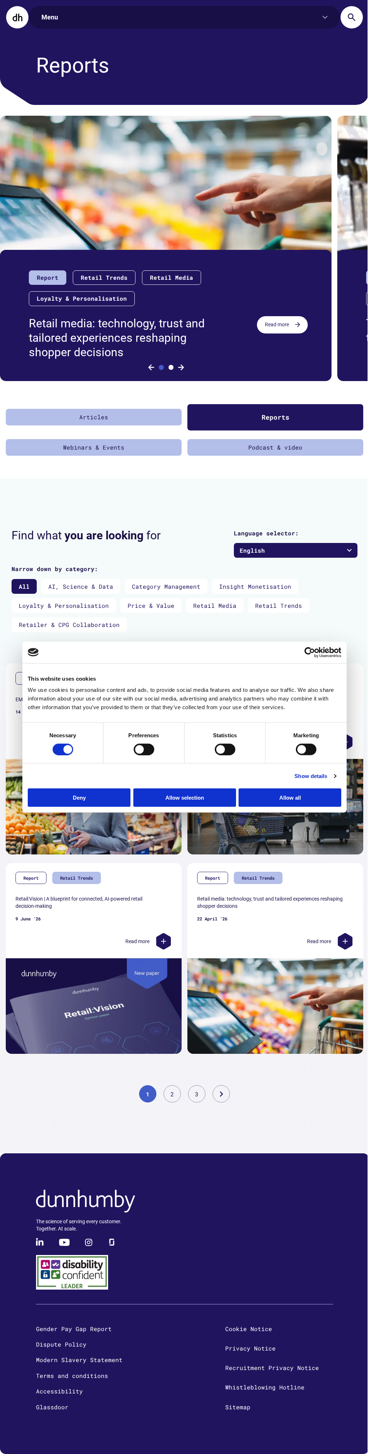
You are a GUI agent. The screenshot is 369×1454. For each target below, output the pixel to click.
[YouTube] (64, 1242)
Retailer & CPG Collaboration (69, 624)
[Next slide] (181, 367)
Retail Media (214, 605)
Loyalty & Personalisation (64, 605)
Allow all (290, 798)
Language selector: (266, 533)
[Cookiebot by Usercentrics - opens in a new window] (309, 652)
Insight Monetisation (255, 586)
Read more (277, 324)
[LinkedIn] (40, 1242)
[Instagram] (88, 1242)
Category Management (166, 586)
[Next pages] (221, 1093)
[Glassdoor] (111, 1242)
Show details (310, 776)
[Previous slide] (151, 367)
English (252, 550)
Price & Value (151, 605)
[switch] (144, 749)
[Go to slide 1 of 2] (161, 367)
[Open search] (351, 17)
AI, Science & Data (80, 586)
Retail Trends (278, 605)
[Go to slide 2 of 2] (170, 367)
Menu (49, 17)
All (24, 586)
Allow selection (184, 798)
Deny (79, 798)
